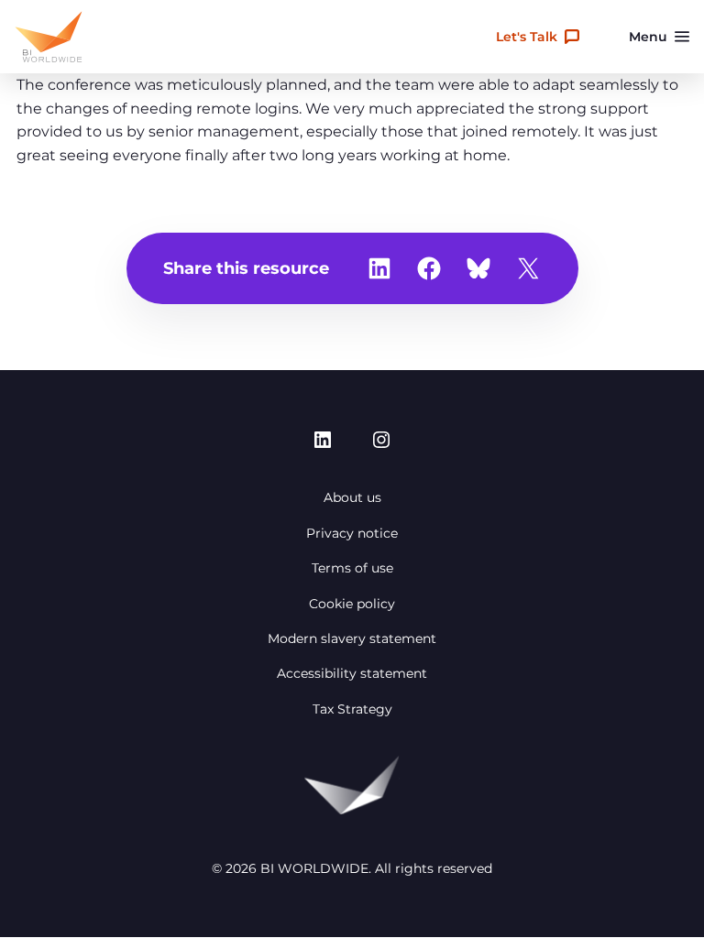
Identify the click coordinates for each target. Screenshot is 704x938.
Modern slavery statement (352, 638)
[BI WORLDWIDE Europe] (48, 36)
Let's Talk (526, 36)
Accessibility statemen (349, 673)
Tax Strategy (352, 709)
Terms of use (352, 568)
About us (352, 497)
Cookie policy (352, 603)
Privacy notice (352, 533)
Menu (648, 36)
